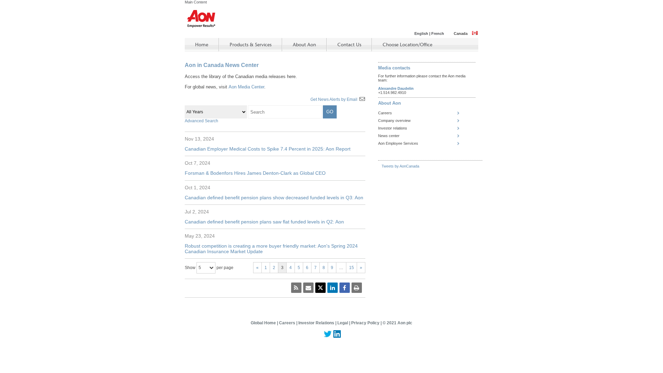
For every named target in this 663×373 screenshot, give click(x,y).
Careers (385, 113)
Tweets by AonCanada (400, 166)
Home (201, 45)
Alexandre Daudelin (396, 88)
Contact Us (349, 45)
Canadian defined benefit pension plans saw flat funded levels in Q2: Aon (264, 221)
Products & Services (250, 45)
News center (389, 136)
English (421, 33)
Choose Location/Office (407, 45)
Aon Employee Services (398, 143)
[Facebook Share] (344, 288)
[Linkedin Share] (332, 288)
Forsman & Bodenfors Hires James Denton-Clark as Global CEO (255, 173)
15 (351, 267)
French (437, 33)
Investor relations (392, 128)
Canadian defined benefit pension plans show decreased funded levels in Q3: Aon (274, 197)
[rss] (296, 288)
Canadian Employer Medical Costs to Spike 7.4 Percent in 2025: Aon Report (267, 149)
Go (329, 111)
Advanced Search (201, 120)
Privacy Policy (366, 323)
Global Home (264, 323)
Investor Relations (316, 323)
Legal (343, 323)
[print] (357, 288)
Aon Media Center (246, 86)
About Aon (304, 45)
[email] (308, 288)
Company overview (394, 120)
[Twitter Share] (320, 288)
